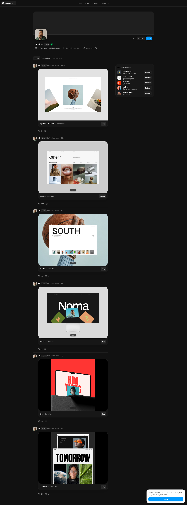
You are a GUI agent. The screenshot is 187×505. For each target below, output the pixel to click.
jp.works (89, 48)
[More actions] (133, 38)
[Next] (104, 167)
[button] (105, 3)
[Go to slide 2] (72, 262)
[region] (73, 167)
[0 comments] (45, 131)
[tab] (36, 58)
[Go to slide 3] (73, 262)
